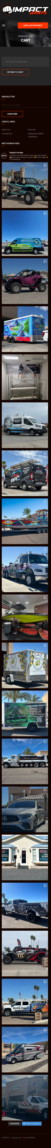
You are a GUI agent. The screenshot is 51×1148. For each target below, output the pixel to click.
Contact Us (7, 133)
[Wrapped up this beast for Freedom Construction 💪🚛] (25, 761)
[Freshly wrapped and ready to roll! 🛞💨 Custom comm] (25, 473)
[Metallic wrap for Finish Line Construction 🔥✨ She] (25, 953)
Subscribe (12, 114)
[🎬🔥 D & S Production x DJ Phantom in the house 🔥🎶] (25, 713)
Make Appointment (32, 25)
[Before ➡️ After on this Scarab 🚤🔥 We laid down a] (25, 617)
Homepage (22, 36)
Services (31, 129)
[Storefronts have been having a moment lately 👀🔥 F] (25, 857)
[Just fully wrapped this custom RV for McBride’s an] (25, 1049)
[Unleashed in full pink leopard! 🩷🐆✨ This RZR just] (25, 281)
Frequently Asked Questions (35, 135)
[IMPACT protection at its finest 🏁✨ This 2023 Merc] (25, 809)
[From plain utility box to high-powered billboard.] (25, 329)
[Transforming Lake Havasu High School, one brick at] (25, 377)
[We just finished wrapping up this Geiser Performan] (25, 185)
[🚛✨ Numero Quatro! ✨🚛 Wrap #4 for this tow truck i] (25, 569)
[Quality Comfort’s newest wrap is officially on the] (25, 1001)
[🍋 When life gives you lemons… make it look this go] (25, 665)
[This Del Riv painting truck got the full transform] (25, 905)
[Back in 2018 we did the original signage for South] (25, 1097)
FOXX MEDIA (30, 1138)
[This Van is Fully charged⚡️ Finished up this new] (25, 425)
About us (6, 129)
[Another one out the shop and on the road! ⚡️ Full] (25, 233)
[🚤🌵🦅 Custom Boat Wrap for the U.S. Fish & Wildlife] (25, 521)
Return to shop (15, 72)
